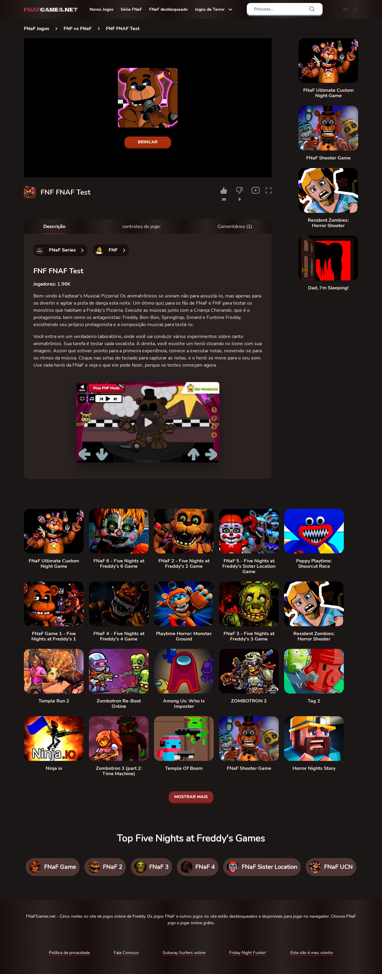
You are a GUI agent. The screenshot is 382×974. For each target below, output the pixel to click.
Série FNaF (131, 9)
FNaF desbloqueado (168, 9)
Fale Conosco (126, 953)
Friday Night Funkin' (248, 953)
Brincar (148, 142)
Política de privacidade (69, 953)
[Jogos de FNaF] (51, 9)
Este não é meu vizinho (311, 953)
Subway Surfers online (184, 953)
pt (345, 9)
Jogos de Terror (209, 9)
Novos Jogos (101, 9)
